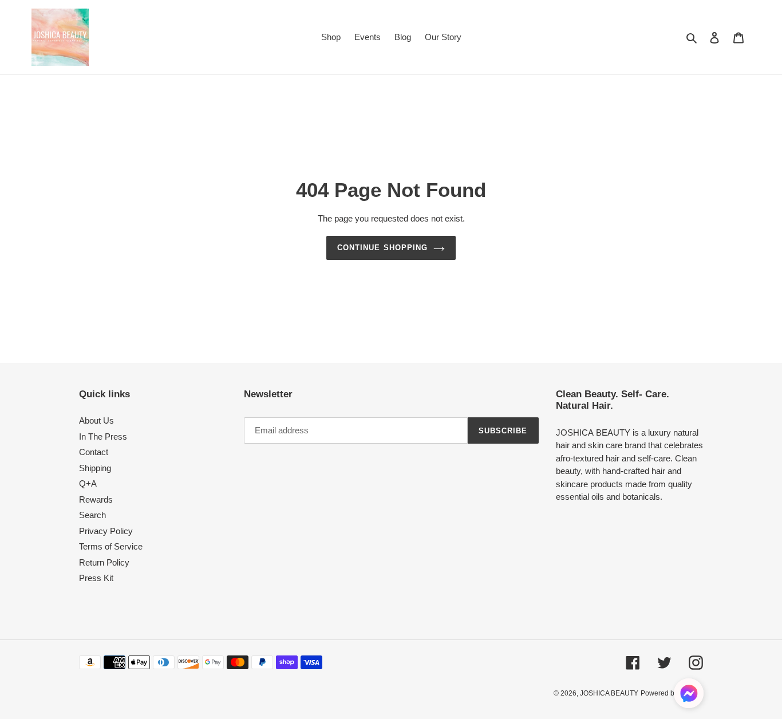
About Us (96, 420)
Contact (93, 452)
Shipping (95, 468)
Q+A (88, 483)
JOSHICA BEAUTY (609, 693)
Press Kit (96, 578)
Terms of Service (111, 546)
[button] (689, 695)
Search (92, 515)
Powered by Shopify (672, 693)
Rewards (96, 499)
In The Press (103, 436)
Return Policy (104, 562)
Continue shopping (382, 247)
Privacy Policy (106, 531)
